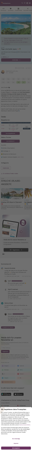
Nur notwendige (16, 438)
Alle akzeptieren (16, 448)
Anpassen (16, 443)
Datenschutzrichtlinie (24, 424)
